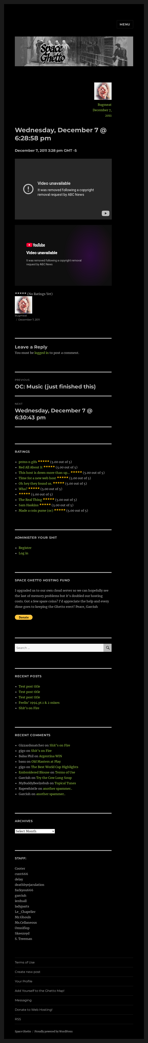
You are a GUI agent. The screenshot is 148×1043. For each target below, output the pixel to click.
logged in (41, 353)
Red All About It (31, 467)
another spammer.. (57, 788)
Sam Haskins (29, 505)
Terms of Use (65, 772)
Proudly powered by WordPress (53, 1031)
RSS (18, 1019)
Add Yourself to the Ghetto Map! (39, 991)
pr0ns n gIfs (28, 462)
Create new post (27, 972)
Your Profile (23, 981)
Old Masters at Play (46, 761)
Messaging (23, 1000)
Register (25, 548)
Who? (23, 489)
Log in (23, 553)
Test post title (29, 686)
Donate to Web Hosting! (33, 1010)
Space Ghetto (23, 1031)
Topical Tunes (65, 783)
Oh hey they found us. (35, 483)
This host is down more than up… (44, 473)
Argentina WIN (50, 756)
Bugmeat (105, 105)
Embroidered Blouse (34, 772)
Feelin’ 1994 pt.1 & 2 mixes (39, 703)
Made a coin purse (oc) (36, 510)
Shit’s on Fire (29, 708)
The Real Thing (30, 500)
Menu (125, 24)
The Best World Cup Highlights (54, 767)
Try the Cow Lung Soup (54, 778)
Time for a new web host (37, 478)
